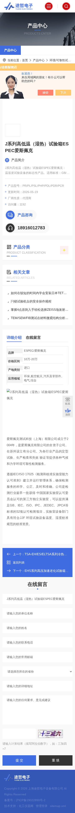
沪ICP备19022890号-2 (30, 800)
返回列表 (19, 562)
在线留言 (33, 337)
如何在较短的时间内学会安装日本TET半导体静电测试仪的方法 (39, 293)
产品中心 (10, 50)
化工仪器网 (26, 806)
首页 (25, 60)
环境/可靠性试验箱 (62, 60)
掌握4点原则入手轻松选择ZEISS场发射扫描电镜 (39, 309)
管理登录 (42, 806)
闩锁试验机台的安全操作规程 (31, 301)
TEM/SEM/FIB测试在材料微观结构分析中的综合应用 (39, 318)
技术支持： (11, 806)
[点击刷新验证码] (50, 734)
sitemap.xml (58, 806)
